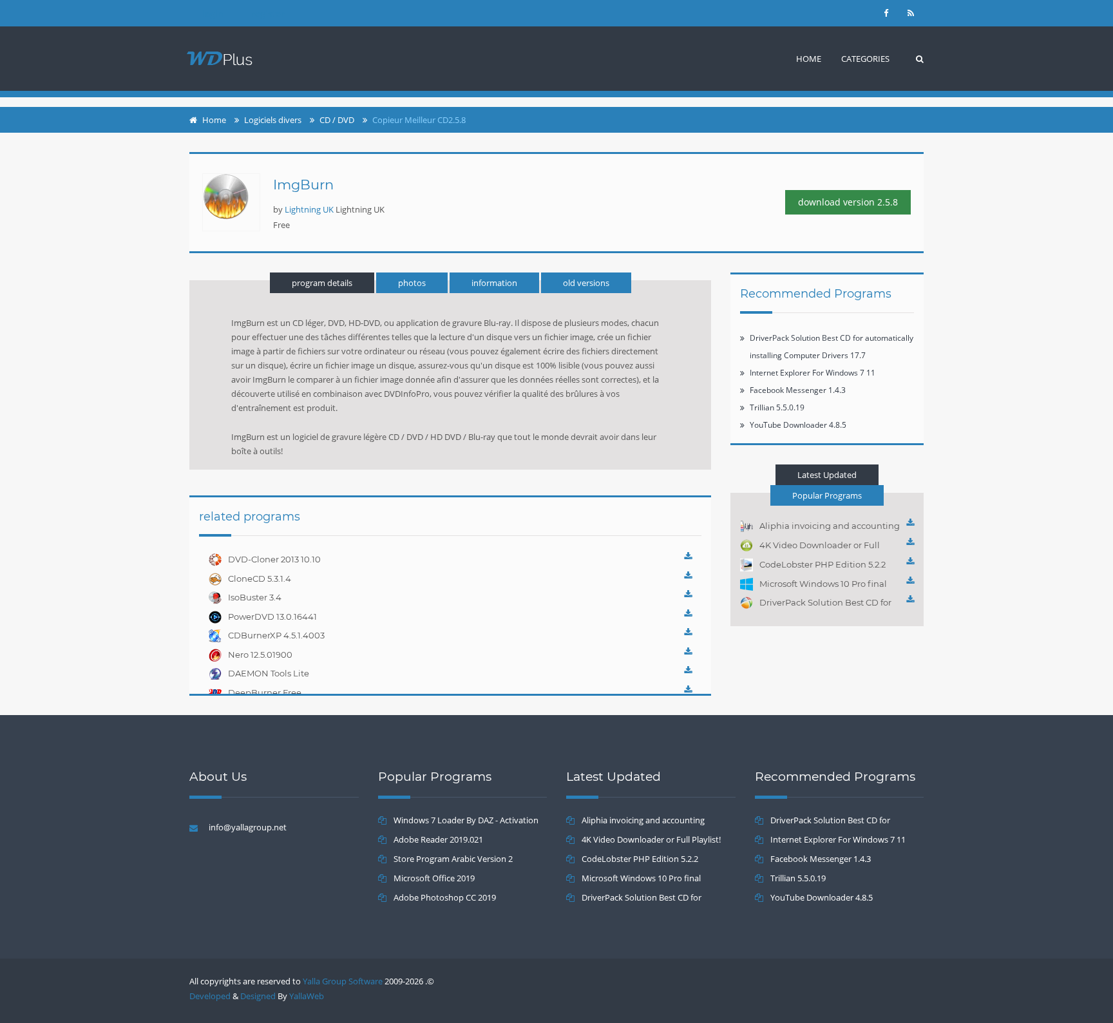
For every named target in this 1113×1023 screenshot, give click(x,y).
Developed (210, 996)
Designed (258, 996)
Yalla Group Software (343, 981)
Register (268, 14)
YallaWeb (306, 996)
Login (213, 14)
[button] (865, 58)
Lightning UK (309, 209)
